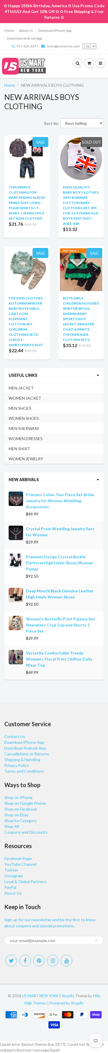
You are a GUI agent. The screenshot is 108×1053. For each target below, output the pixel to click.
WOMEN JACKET (25, 398)
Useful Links (23, 375)
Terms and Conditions (24, 771)
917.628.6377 (27, 46)
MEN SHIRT (19, 448)
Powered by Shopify (67, 1003)
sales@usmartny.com (63, 46)
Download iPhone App (54, 30)
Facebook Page (18, 858)
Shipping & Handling (22, 759)
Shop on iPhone (18, 797)
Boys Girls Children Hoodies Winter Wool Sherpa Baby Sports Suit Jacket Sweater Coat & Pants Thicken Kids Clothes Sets (81, 319)
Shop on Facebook (20, 809)
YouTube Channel (20, 864)
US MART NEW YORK (40, 995)
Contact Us (14, 736)
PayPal (10, 887)
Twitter (11, 869)
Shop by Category (20, 820)
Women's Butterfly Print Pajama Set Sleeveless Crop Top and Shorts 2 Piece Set (60, 624)
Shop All (11, 826)
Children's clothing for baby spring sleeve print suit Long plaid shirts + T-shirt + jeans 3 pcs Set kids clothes (27, 202)
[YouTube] (66, 960)
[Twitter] (11, 960)
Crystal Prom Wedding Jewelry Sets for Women (60, 531)
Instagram (13, 875)
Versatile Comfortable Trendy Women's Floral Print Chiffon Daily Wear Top (59, 659)
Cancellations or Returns (26, 753)
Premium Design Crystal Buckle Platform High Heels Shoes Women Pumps (59, 562)
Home (9, 30)
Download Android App (24, 38)
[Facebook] (25, 960)
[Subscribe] (96, 940)
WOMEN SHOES (24, 418)
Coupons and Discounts (26, 832)
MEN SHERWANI (24, 428)
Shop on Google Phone (25, 803)
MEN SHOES (20, 408)
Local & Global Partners (25, 881)
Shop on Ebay (16, 814)
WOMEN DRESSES (26, 438)
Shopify (68, 995)
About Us (26, 30)
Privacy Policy (16, 765)
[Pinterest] (39, 960)
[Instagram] (52, 960)
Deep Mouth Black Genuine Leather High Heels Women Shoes (60, 593)
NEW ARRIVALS (24, 479)
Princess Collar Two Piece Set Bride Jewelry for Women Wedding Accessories (60, 500)
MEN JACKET (21, 387)
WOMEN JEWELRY (26, 458)
